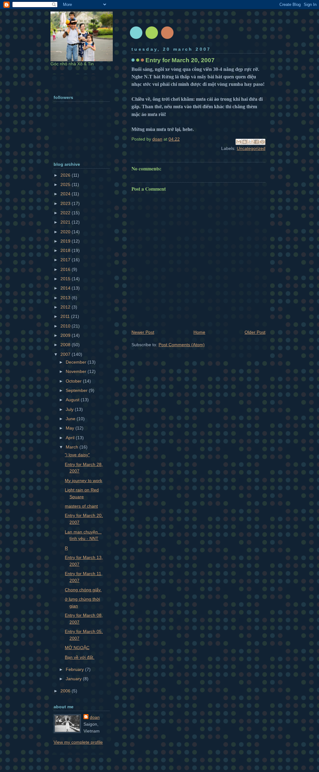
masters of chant (81, 506)
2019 (66, 241)
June (71, 418)
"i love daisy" (77, 454)
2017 (66, 259)
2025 (66, 184)
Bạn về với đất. (79, 657)
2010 (66, 325)
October (74, 381)
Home (199, 332)
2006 (66, 690)
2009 (66, 335)
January (74, 678)
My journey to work (83, 480)
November (77, 371)
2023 (66, 203)
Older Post (255, 332)
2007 (66, 354)
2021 (66, 222)
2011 (65, 316)
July (70, 409)
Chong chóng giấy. (83, 589)
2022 (66, 212)
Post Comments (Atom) (182, 344)
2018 (66, 250)
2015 (66, 278)
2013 (66, 297)
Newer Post (142, 332)
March (72, 446)
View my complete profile (78, 742)
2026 (66, 175)
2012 (66, 307)
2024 (66, 193)
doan (95, 717)
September (77, 390)
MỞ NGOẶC (77, 647)
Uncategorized (251, 148)
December (77, 362)
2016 (66, 269)
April (71, 437)
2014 (66, 288)
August (73, 399)
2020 (66, 231)
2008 (66, 344)
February (75, 669)
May (70, 428)
